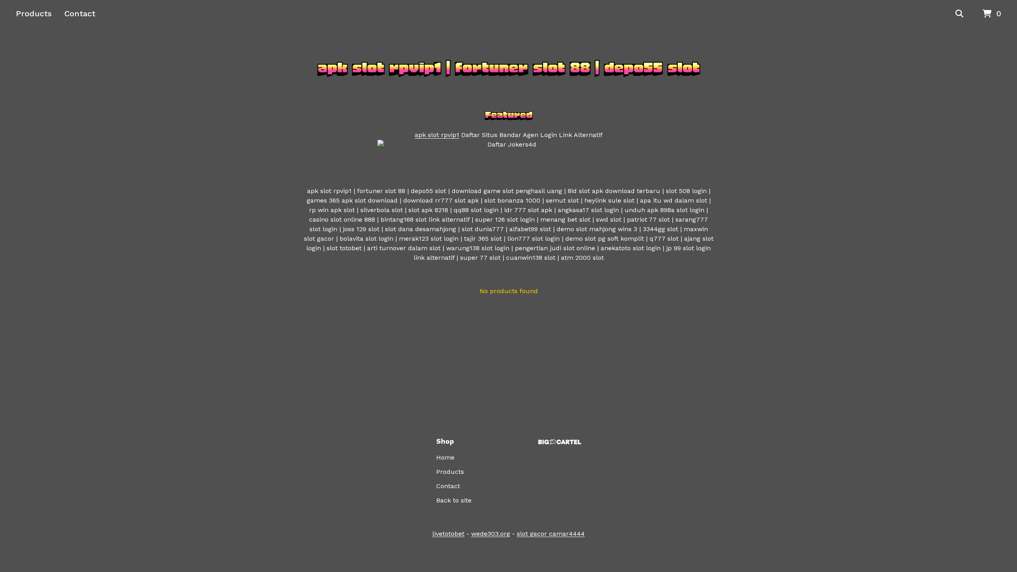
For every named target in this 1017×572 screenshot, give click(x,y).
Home (445, 457)
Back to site (454, 500)
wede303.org (490, 533)
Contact (79, 13)
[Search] (959, 13)
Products (34, 13)
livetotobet (448, 533)
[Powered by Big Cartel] (559, 442)
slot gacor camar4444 (551, 533)
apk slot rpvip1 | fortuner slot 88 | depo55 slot (509, 67)
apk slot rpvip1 (437, 135)
